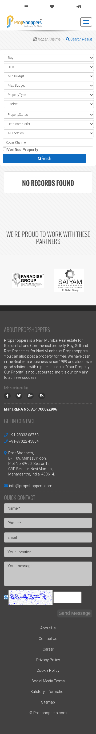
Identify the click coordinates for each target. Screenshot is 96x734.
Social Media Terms (48, 681)
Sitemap (48, 702)
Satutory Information (48, 691)
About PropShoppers (27, 329)
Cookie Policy (48, 670)
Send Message (75, 613)
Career (48, 649)
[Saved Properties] (52, 6)
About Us (48, 628)
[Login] (79, 6)
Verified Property (22, 150)
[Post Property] (26, 6)
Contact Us (48, 639)
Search (46, 158)
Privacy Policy (48, 660)
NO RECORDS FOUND (48, 183)
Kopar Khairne (49, 39)
